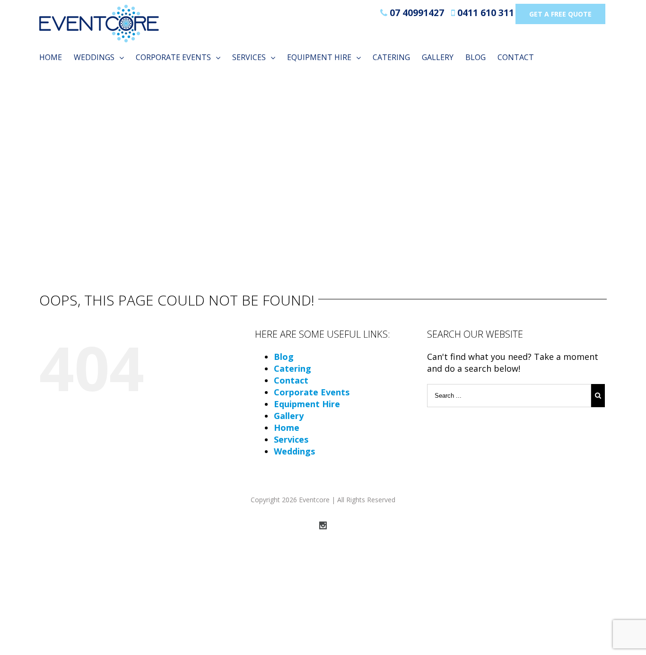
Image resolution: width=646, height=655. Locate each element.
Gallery (289, 415)
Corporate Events (311, 392)
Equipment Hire (307, 404)
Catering (292, 368)
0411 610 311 (484, 13)
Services (291, 439)
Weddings (294, 451)
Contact (291, 380)
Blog (284, 356)
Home (286, 427)
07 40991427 (415, 13)
